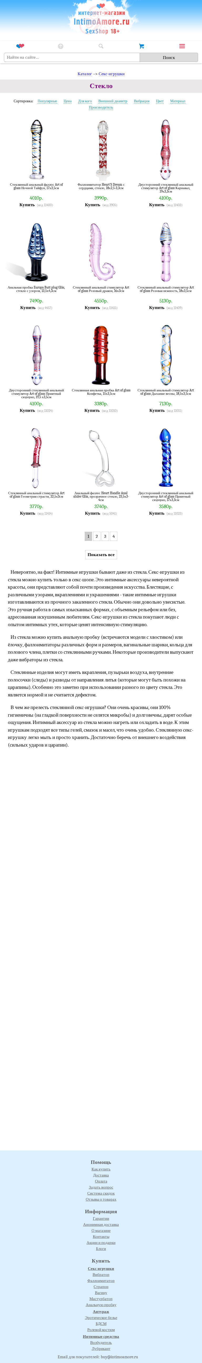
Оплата (101, 1181)
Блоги (101, 1248)
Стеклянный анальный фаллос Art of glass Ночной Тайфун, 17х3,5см (36, 186)
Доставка (101, 1175)
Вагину (101, 1292)
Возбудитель (101, 1342)
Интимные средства (101, 1336)
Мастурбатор (101, 1298)
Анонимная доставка (101, 1224)
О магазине (101, 1230)
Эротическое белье (101, 1317)
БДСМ (101, 1323)
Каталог (85, 74)
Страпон (101, 1286)
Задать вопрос (101, 1187)
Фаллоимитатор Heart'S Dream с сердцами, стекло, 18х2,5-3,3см (101, 186)
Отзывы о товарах (101, 1199)
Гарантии (101, 1218)
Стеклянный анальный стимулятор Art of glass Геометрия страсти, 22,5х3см (36, 494)
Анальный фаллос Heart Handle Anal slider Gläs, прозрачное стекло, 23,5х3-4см (101, 496)
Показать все (101, 554)
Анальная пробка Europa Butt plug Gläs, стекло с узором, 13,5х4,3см (36, 289)
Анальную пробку (101, 1304)
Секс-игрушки (112, 74)
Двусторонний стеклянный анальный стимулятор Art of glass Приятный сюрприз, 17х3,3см (165, 496)
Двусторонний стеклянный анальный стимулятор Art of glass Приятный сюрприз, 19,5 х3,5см (36, 393)
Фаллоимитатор (101, 1280)
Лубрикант (101, 1348)
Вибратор (101, 1274)
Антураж (101, 1311)
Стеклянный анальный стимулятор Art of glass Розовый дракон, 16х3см (101, 289)
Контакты (101, 1236)
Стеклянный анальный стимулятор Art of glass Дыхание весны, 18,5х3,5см (166, 392)
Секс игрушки (101, 1268)
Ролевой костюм (101, 1329)
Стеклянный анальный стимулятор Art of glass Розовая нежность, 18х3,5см (166, 289)
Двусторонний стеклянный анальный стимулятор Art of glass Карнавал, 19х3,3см (165, 188)
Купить (27, 204)
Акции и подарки (101, 1242)
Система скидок (101, 1193)
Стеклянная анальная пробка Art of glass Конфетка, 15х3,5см (101, 392)
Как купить (101, 1169)
